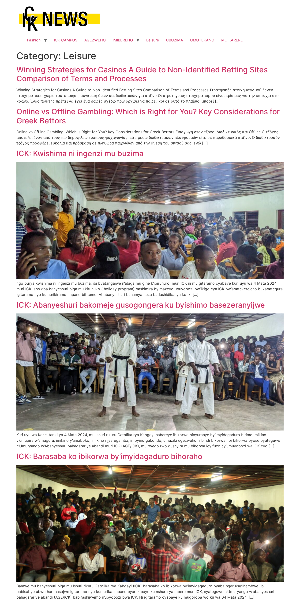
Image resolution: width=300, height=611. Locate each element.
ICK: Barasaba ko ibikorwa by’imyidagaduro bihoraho (109, 456)
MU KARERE (232, 40)
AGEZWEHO (95, 40)
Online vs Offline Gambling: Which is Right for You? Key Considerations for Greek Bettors (148, 116)
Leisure (152, 40)
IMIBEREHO (123, 40)
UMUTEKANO (202, 40)
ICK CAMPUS (65, 40)
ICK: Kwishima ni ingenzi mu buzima (79, 153)
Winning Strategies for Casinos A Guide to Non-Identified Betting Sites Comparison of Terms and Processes (142, 74)
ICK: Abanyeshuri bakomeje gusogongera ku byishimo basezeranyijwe (140, 304)
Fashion (34, 40)
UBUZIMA (174, 40)
